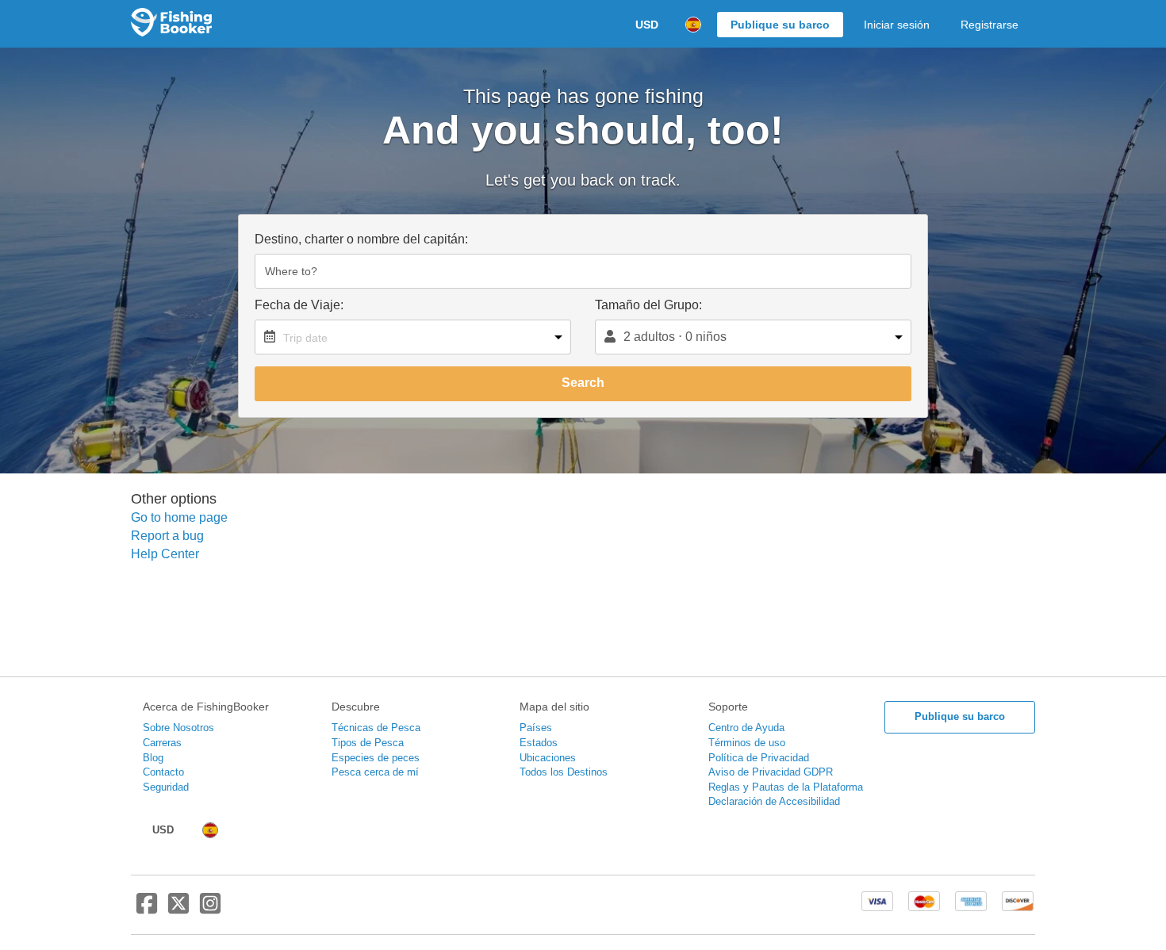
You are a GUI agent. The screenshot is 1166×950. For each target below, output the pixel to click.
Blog (153, 758)
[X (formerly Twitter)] (178, 909)
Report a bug (167, 535)
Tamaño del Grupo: (648, 305)
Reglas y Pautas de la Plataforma (785, 787)
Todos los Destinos (564, 772)
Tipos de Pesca (368, 743)
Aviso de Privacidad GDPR (770, 772)
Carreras (162, 743)
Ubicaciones (548, 758)
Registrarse (989, 24)
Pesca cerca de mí (375, 772)
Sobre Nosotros (178, 728)
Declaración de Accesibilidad (774, 801)
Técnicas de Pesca (376, 728)
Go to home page (179, 517)
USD (646, 24)
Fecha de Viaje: (299, 305)
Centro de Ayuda (746, 728)
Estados (539, 743)
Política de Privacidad (758, 758)
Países (536, 728)
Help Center (165, 554)
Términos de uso (746, 743)
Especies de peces (376, 758)
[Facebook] (147, 909)
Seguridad (166, 787)
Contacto (163, 772)
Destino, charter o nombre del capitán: (361, 239)
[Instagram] (210, 909)
